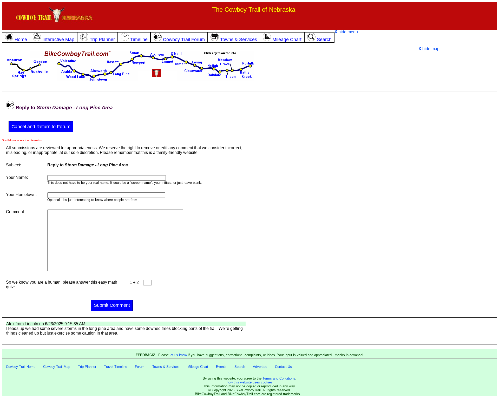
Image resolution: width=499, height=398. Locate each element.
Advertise (260, 367)
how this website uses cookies (250, 382)
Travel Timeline (115, 367)
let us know (178, 355)
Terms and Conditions (278, 378)
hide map (428, 49)
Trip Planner (87, 367)
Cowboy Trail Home (20, 367)
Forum (140, 367)
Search (239, 367)
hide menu (346, 32)
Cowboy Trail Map (56, 367)
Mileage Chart (197, 367)
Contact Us (283, 367)
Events (221, 367)
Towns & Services (166, 367)
